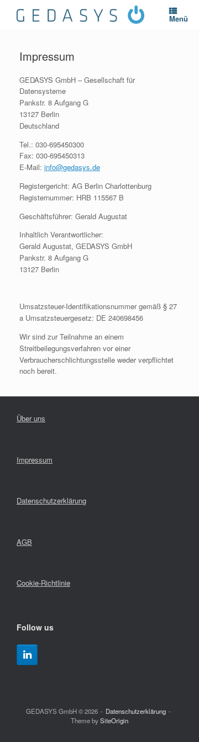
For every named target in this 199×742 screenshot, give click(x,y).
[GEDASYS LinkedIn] (27, 654)
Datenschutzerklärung (51, 500)
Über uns (31, 418)
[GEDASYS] (80, 15)
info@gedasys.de (72, 167)
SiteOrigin (114, 720)
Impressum (35, 459)
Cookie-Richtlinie (43, 582)
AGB (24, 542)
